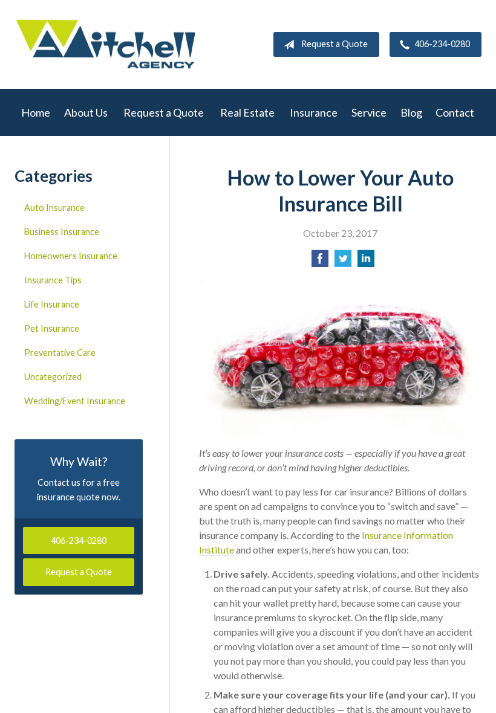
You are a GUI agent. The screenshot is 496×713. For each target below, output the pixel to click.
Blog (411, 112)
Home (35, 112)
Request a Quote (334, 44)
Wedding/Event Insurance (74, 401)
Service (369, 112)
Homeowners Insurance (70, 256)
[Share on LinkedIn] (365, 262)
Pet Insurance (51, 328)
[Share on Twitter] (342, 262)
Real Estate (247, 112)
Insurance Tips (53, 280)
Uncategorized (53, 377)
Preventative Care (60, 352)
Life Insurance (51, 304)
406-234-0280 (442, 44)
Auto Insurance (54, 207)
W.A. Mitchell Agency (105, 44)
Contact (455, 112)
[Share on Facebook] (320, 262)
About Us (86, 112)
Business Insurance (61, 232)
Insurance (314, 112)
